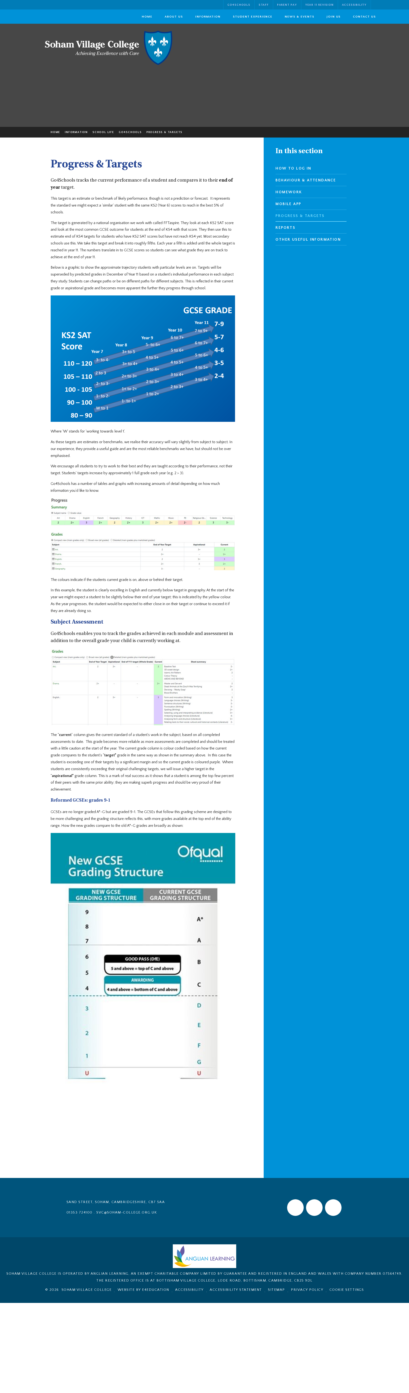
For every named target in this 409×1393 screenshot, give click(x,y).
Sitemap (276, 1290)
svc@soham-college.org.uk (126, 1212)
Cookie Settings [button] (346, 1290)
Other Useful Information (308, 239)
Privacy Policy (307, 1290)
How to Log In (293, 168)
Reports (285, 227)
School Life (103, 132)
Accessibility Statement (236, 1290)
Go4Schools (130, 132)
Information (76, 132)
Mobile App (288, 204)
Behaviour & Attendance (306, 180)
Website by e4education (143, 1290)
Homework (289, 192)
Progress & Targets (164, 132)
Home (55, 132)
